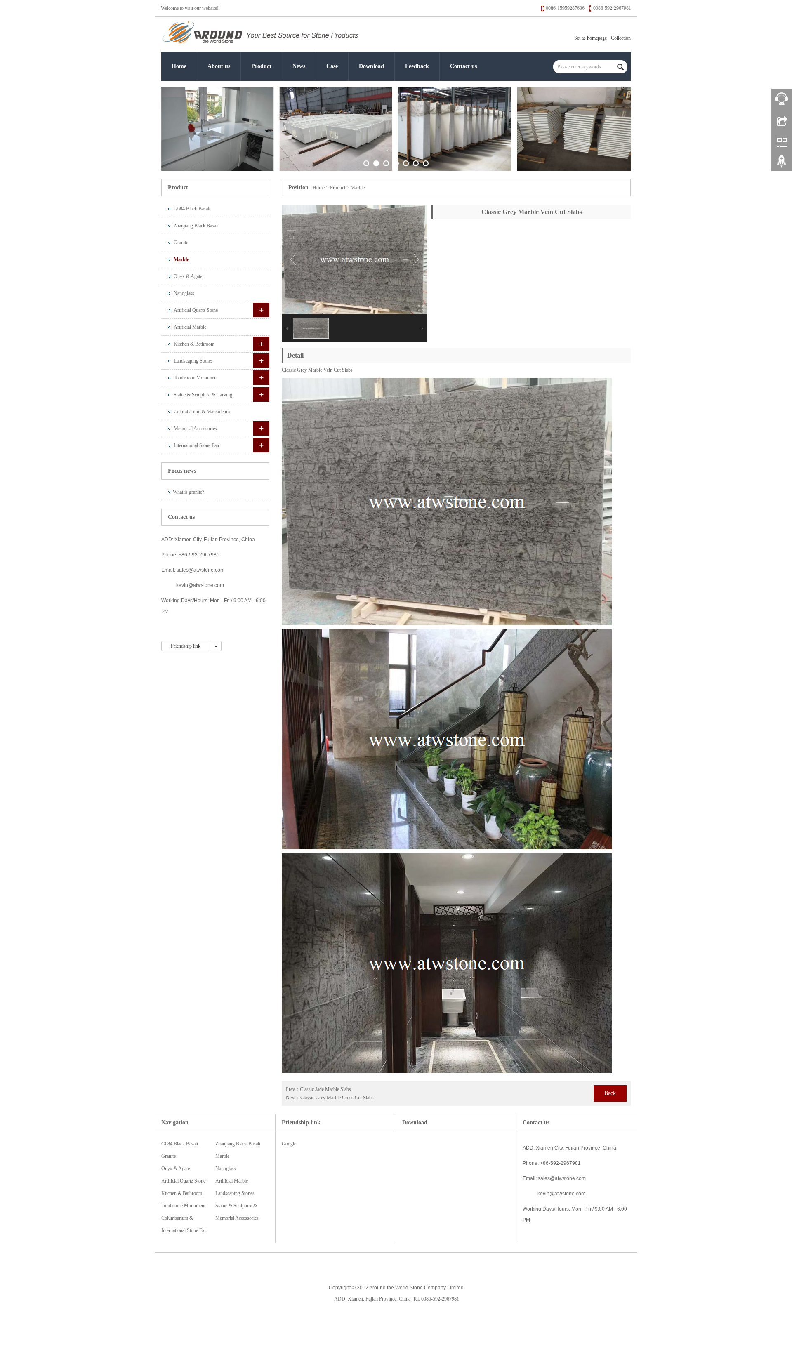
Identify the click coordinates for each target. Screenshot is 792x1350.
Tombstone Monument (196, 378)
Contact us (463, 66)
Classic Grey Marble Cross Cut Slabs (337, 1097)
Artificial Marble (190, 327)
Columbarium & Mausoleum (202, 412)
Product (261, 66)
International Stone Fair (196, 445)
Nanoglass (184, 293)
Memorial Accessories (195, 428)
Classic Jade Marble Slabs (325, 1089)
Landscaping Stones (193, 361)
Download (371, 66)
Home (179, 66)
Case (332, 66)
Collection (621, 38)
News (298, 66)
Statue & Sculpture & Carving (203, 395)
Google (289, 1144)
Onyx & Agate (188, 276)
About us (218, 66)
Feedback (417, 66)
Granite (181, 242)
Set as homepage (590, 38)
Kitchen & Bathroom (194, 344)
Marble (358, 188)
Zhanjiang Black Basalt (196, 226)
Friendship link (186, 646)
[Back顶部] (781, 164)
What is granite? (188, 492)
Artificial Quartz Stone (196, 310)
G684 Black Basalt (192, 209)
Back (610, 1093)
